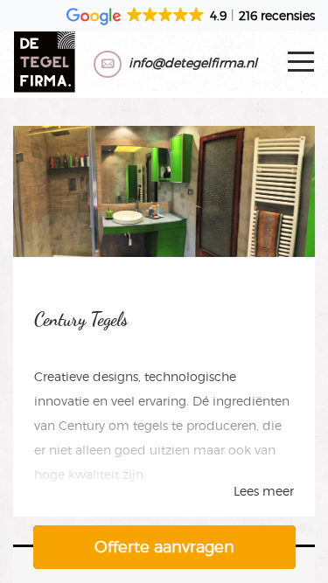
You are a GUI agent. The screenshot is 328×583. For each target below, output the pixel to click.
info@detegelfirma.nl (193, 62)
